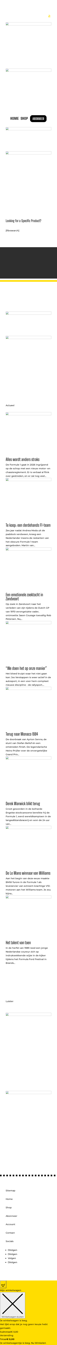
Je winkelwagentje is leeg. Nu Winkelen (23, 1343)
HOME (14, 118)
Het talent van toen (18, 942)
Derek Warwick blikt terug (23, 803)
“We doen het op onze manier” (26, 668)
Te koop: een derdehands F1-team (28, 525)
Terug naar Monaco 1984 (22, 734)
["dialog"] (28, 1317)
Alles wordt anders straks (22, 459)
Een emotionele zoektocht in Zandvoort (24, 596)
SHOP (24, 118)
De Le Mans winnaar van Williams (28, 873)
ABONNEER (38, 119)
